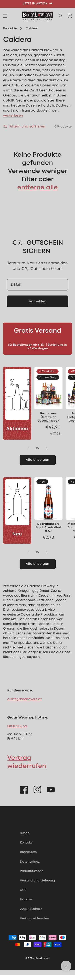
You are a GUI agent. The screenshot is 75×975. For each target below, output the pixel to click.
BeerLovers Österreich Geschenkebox (48, 417)
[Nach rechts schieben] (46, 448)
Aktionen (17, 429)
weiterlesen (13, 115)
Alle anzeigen (37, 459)
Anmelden (37, 301)
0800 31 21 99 (17, 726)
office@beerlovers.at (24, 699)
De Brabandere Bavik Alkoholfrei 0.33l (48, 527)
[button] (5, 16)
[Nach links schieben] (28, 448)
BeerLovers (42, 958)
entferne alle (37, 187)
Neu (17, 534)
